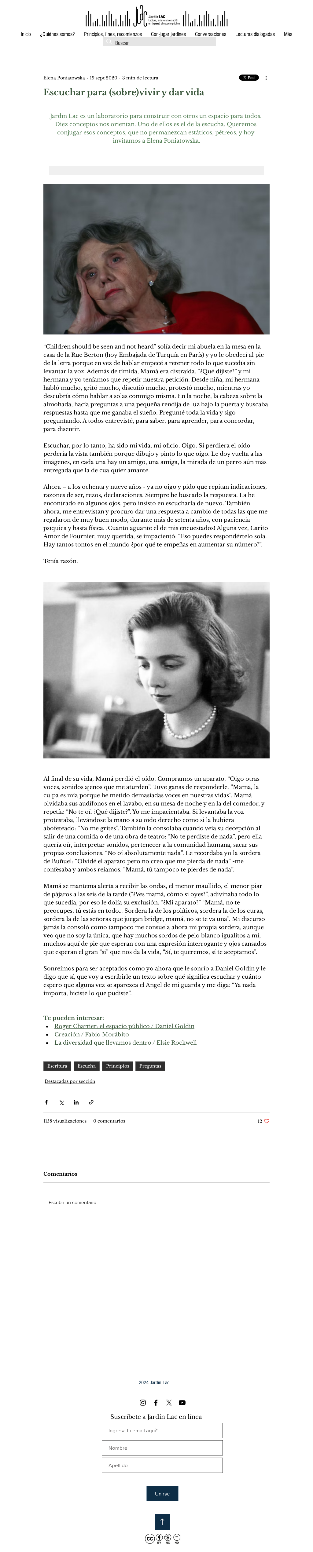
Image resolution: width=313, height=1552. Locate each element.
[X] (169, 1403)
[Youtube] (182, 1403)
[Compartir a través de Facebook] (46, 1102)
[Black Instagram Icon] (143, 1403)
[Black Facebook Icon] (156, 1403)
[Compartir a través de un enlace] (91, 1102)
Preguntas (150, 1066)
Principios (117, 1066)
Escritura (57, 1066)
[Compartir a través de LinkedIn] (76, 1102)
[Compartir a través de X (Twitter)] (61, 1102)
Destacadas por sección (70, 1081)
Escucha (87, 1066)
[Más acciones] (266, 78)
